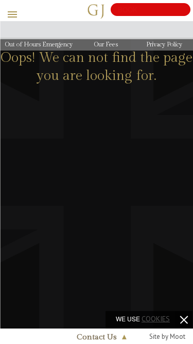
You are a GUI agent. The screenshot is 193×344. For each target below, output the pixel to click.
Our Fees (106, 44)
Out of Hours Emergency (39, 44)
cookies (156, 318)
